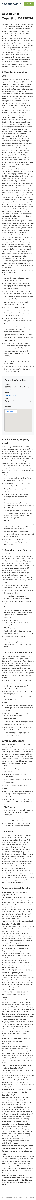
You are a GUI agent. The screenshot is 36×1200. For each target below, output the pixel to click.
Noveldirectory (10, 3)
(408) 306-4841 (10, 395)
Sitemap (31, 1197)
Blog (21, 4)
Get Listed (29, 4)
